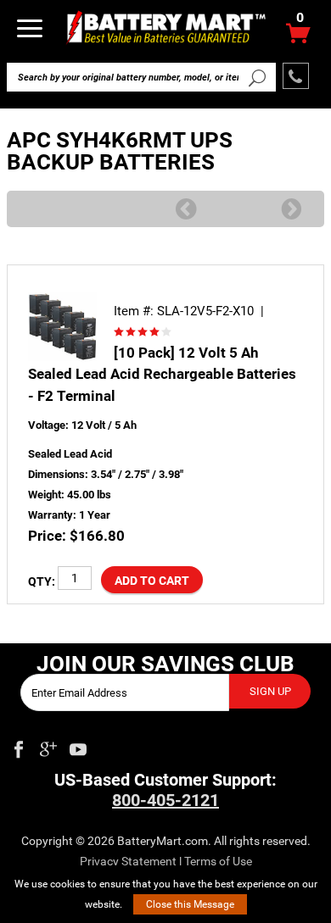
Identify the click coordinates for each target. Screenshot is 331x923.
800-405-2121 (165, 800)
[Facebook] (18, 745)
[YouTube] (78, 745)
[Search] (257, 77)
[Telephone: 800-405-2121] (296, 76)
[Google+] (48, 745)
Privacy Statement (128, 861)
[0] (298, 38)
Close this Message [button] (190, 904)
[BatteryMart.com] (165, 27)
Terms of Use (218, 861)
